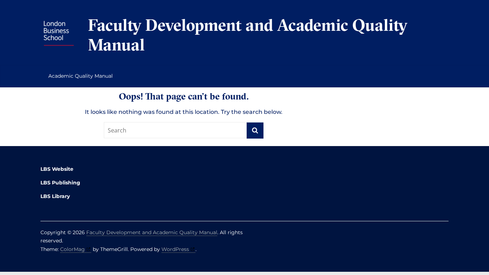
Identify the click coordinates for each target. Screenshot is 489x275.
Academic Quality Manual (80, 76)
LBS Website (56, 169)
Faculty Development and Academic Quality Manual (247, 35)
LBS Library (55, 196)
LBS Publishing (60, 182)
